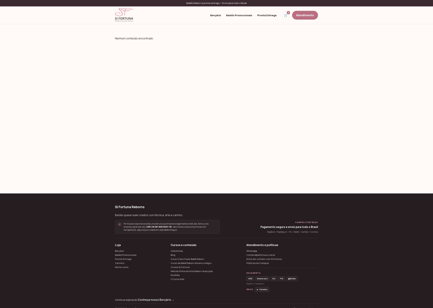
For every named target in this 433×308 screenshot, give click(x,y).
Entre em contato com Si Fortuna (264, 259)
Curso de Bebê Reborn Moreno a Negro (191, 263)
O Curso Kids (177, 279)
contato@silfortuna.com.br (260, 255)
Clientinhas (177, 251)
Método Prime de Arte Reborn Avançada (192, 271)
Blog (173, 255)
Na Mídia (175, 275)
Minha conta (121, 267)
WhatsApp (251, 251)
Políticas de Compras (257, 263)
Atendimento (305, 15)
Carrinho (119, 263)
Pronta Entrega (267, 15)
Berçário (215, 15)
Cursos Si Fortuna (180, 267)
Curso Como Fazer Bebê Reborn (187, 259)
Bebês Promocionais (239, 15)
